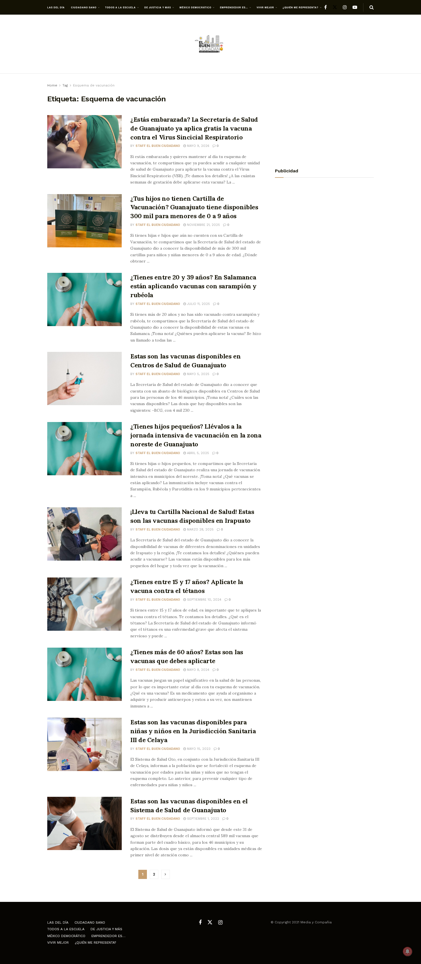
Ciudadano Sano (84, 7)
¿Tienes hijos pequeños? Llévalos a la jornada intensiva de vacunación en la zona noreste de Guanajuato (195, 435)
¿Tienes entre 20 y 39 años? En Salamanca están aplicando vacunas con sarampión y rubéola (193, 286)
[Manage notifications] (407, 951)
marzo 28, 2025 (200, 529)
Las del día (56, 7)
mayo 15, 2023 (198, 749)
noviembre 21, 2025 (203, 225)
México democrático (195, 7)
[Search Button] (371, 7)
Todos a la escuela (120, 7)
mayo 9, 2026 (197, 146)
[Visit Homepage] (210, 44)
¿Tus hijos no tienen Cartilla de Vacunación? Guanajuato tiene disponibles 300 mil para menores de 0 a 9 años (194, 207)
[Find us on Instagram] (345, 7)
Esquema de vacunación (94, 85)
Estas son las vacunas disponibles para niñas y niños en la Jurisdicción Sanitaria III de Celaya (193, 731)
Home (52, 85)
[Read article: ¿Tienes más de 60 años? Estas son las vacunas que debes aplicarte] (84, 674)
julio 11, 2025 (198, 304)
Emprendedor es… (234, 7)
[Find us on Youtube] (355, 7)
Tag (65, 85)
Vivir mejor (265, 7)
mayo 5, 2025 (197, 374)
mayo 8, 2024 (197, 670)
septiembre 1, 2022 (202, 819)
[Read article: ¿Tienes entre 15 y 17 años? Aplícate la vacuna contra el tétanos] (84, 604)
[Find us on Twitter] (335, 7)
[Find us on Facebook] (325, 7)
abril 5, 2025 (197, 453)
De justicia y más (157, 7)
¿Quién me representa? (300, 7)
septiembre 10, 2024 (203, 600)
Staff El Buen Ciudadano (157, 146)
